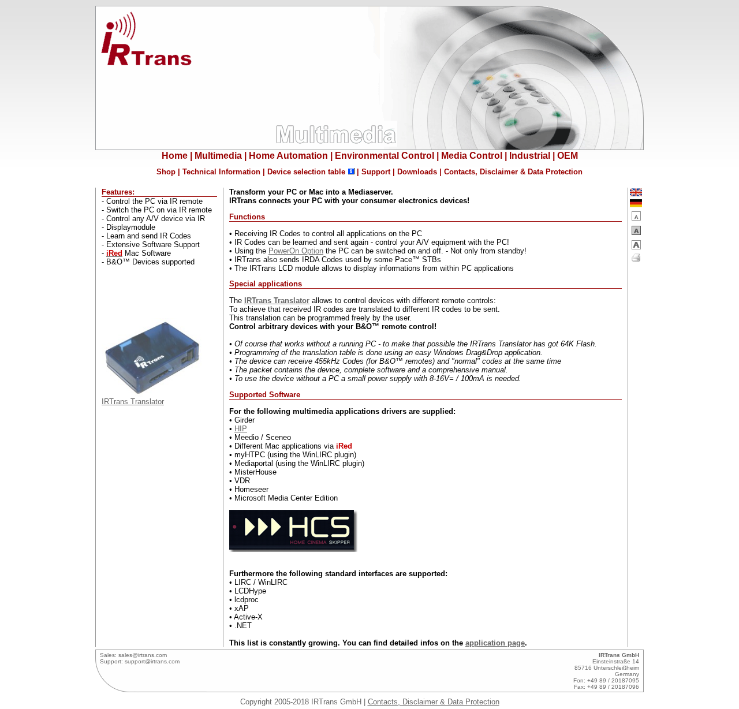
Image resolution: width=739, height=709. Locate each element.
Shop (166, 171)
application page (495, 643)
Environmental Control (384, 156)
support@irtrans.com (152, 661)
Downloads (417, 171)
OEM (567, 156)
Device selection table (306, 171)
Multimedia (218, 156)
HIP (240, 428)
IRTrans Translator (133, 401)
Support (375, 171)
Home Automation (288, 156)
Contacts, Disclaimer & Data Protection (513, 171)
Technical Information (221, 171)
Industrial (529, 156)
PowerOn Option (295, 251)
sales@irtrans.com (142, 655)
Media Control (471, 156)
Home (175, 156)
